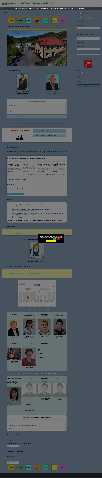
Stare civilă (48, 8)
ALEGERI (68, 8)
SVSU (65, 8)
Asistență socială (43, 8)
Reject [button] (58, 239)
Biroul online (53, 8)
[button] (100, 8)
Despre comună (24, 8)
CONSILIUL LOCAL (31, 8)
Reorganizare (81, 8)
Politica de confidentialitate (51, 241)
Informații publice (60, 8)
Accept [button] (54, 239)
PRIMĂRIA (37, 8)
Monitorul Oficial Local (74, 8)
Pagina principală (18, 8)
